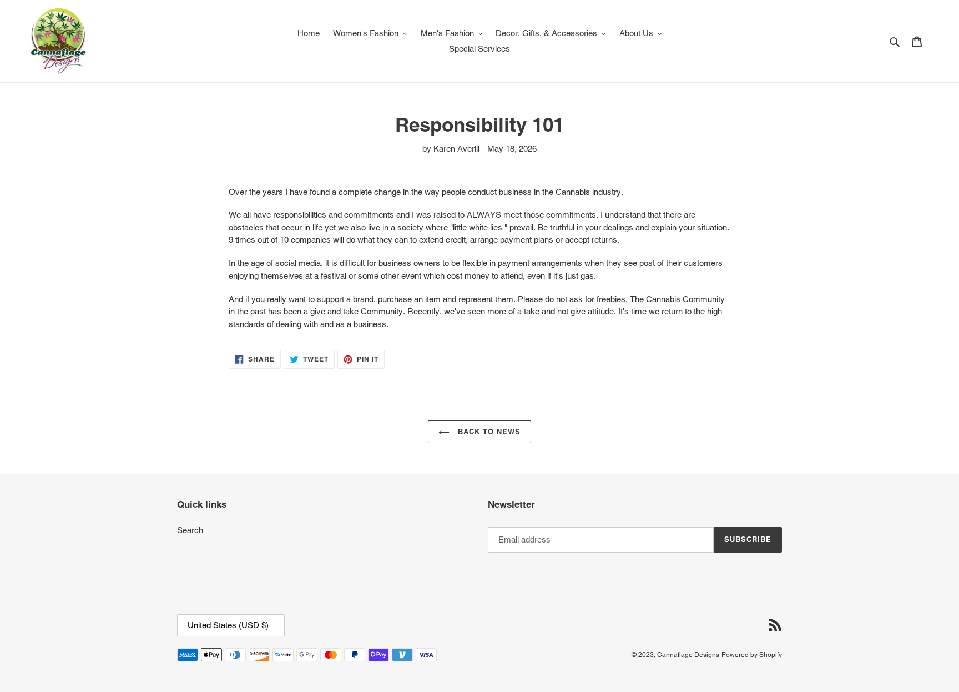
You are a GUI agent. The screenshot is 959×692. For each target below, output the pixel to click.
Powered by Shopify (751, 655)
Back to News (488, 431)
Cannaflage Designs (688, 655)
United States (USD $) (228, 625)
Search (190, 530)
